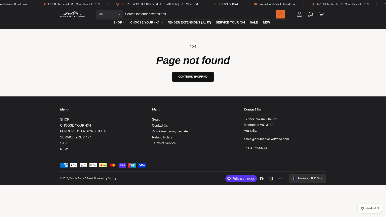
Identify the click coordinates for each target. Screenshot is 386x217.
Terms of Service (164, 143)
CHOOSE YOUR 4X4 (144, 22)
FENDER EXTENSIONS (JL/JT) (83, 131)
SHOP (117, 22)
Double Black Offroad (81, 178)
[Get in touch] (310, 14)
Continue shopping (193, 76)
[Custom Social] (280, 178)
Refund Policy (162, 137)
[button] (321, 14)
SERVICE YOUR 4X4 (75, 137)
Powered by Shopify (105, 178)
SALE (64, 143)
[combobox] (205, 14)
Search (157, 119)
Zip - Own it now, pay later (170, 131)
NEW (64, 149)
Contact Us (160, 125)
